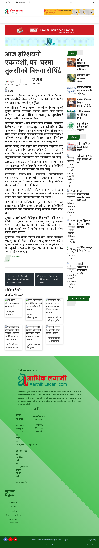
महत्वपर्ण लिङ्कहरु (10, 493)
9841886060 (21, 451)
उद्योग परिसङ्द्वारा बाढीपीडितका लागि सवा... (83, 65)
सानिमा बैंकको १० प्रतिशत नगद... (84, 114)
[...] (28, 404)
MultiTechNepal (90, 544)
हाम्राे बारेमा (19, 417)
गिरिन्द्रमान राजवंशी (39, 430)
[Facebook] (5, 539)
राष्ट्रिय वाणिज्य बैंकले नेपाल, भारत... (83, 147)
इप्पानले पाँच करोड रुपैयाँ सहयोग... (82, 127)
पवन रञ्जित (39, 419)
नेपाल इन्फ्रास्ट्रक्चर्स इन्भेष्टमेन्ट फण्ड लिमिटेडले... (83, 196)
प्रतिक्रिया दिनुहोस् (13, 290)
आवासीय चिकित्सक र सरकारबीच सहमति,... (82, 269)
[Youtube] (10, 539)
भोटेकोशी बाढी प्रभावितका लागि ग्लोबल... (85, 90)
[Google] (15, 539)
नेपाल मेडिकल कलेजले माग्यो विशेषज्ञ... (83, 224)
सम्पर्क (13, 507)
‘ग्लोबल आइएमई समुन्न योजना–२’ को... (84, 159)
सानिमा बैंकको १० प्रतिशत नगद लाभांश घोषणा (54, 341)
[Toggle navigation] (7, 20)
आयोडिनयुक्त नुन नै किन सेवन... (84, 249)
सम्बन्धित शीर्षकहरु (14, 295)
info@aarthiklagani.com (27, 444)
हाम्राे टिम (36, 409)
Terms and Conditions (13, 521)
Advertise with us (13, 515)
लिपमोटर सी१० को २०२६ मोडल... (84, 78)
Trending (13, 511)
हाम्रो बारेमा (13, 502)
